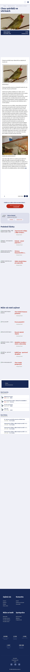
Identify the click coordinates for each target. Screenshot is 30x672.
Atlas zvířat (5, 605)
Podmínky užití (15, 660)
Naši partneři (19, 616)
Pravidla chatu (6, 621)
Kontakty (15, 658)
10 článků (11, 219)
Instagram (15, 664)
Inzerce (4, 600)
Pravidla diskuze (6, 619)
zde (26, 168)
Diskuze (4, 602)
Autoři (17, 600)
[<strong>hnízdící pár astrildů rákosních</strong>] (15, 154)
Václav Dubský (11, 215)
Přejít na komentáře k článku (15, 206)
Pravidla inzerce (6, 618)
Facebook (19, 664)
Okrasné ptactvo (11, 6)
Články (4, 6)
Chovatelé (18, 604)
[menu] (28, 2)
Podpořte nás (19, 619)
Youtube (11, 664)
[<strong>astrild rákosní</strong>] (15, 83)
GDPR (15, 662)
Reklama (18, 618)
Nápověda (5, 616)
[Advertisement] (15, 46)
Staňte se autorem (20, 602)
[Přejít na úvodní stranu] (1, 6)
